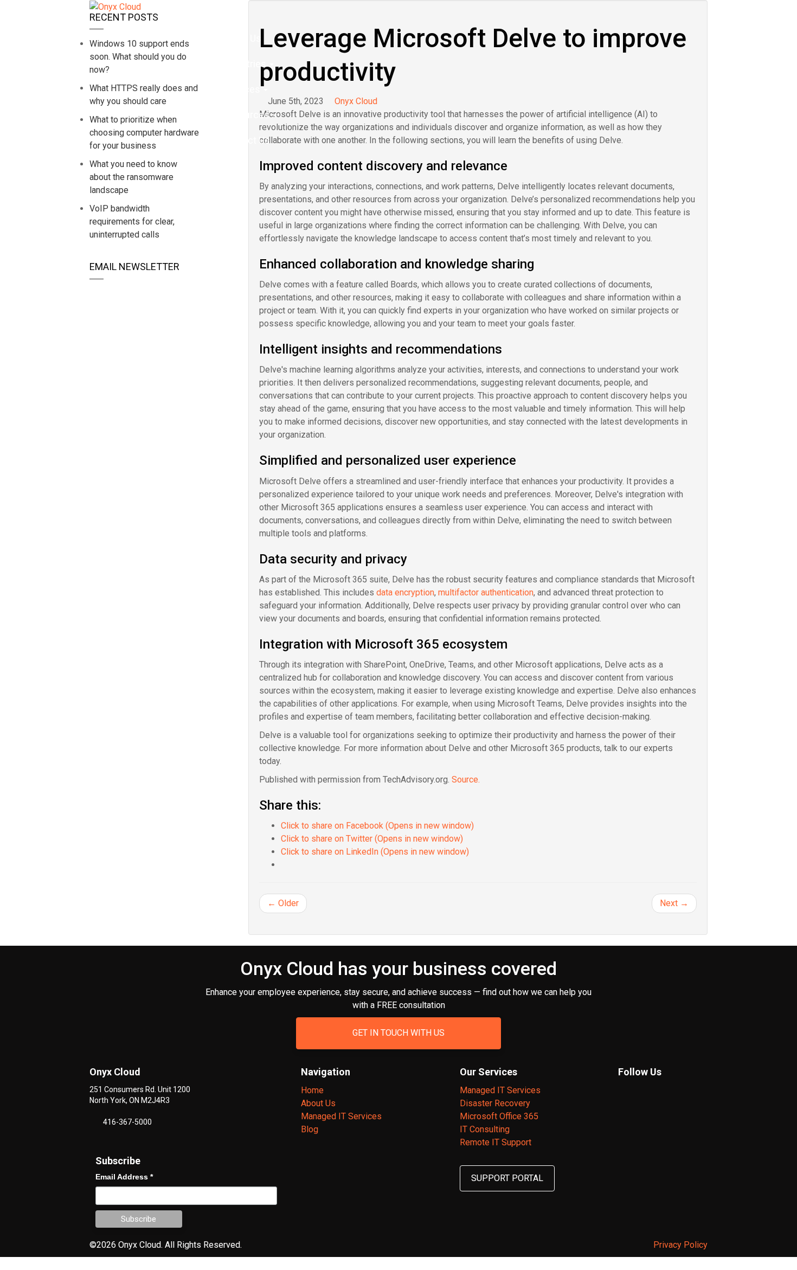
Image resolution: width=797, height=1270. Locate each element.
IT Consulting (485, 1129)
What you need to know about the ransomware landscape (133, 177)
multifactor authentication (486, 592)
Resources (247, 114)
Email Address (124, 1176)
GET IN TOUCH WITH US (398, 1033)
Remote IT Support (495, 1142)
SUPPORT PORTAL (507, 1178)
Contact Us (246, 140)
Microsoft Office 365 (499, 1116)
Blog (309, 1129)
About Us (241, 38)
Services (242, 89)
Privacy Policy (680, 1245)
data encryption (405, 592)
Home (219, 12)
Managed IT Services (341, 1116)
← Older (283, 903)
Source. (466, 779)
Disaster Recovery (495, 1103)
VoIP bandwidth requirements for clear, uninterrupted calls (132, 221)
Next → (674, 903)
